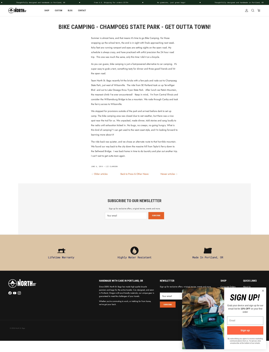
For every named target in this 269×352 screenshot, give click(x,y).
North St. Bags (20, 328)
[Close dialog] (263, 291)
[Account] (246, 10)
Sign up (245, 330)
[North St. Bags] (17, 10)
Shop (46, 10)
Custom (58, 10)
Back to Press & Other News (134, 174)
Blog (70, 10)
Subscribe (156, 216)
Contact (82, 10)
